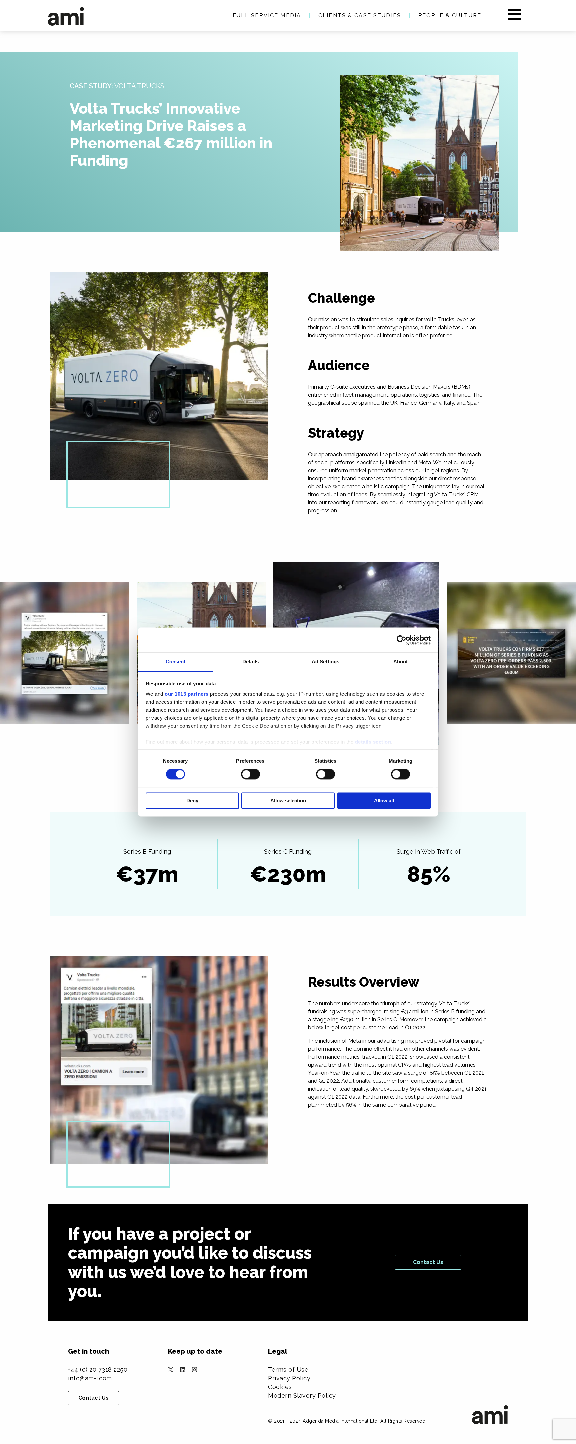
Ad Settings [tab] (325, 661)
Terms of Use (288, 1369)
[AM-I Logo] (66, 16)
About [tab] (400, 661)
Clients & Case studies (359, 15)
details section (373, 742)
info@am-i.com (90, 1378)
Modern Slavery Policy (302, 1395)
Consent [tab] (176, 661)
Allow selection (288, 800)
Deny (192, 800)
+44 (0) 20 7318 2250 (97, 1369)
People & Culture (449, 15)
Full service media (267, 15)
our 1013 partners (187, 694)
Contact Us (428, 1262)
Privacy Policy (289, 1378)
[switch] (250, 774)
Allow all (384, 800)
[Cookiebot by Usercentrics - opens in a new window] (401, 640)
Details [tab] (250, 661)
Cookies (280, 1386)
